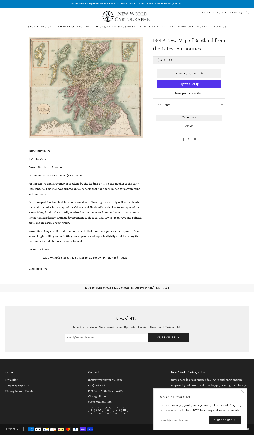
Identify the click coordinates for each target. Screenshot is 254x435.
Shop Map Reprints (17, 385)
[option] (86, 87)
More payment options (189, 93)
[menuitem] (41, 26)
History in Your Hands (19, 391)
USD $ (206, 12)
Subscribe (166, 337)
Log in (222, 12)
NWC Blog (11, 380)
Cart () (236, 12)
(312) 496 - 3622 (98, 385)
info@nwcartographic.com (105, 380)
